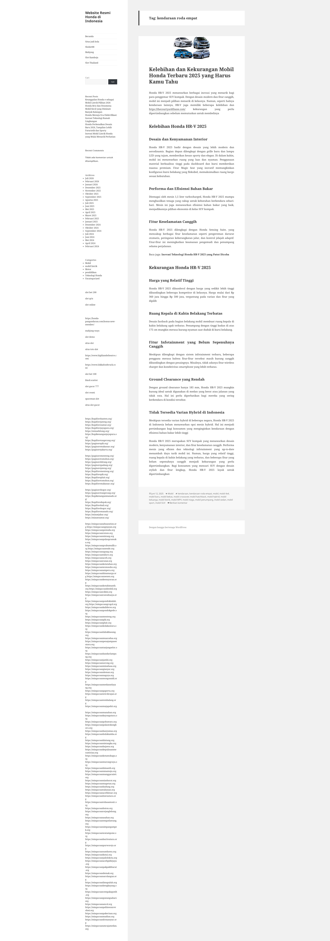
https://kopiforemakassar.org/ (99, 483)
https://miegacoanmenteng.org (100, 616)
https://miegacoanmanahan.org (100, 712)
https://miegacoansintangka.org (100, 743)
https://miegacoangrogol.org (103, 604)
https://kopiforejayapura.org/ (99, 428)
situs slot (89, 343)
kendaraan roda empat (200, 493)
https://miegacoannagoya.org (99, 675)
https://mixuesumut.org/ (97, 517)
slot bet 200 (90, 292)
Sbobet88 (89, 46)
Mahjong (89, 52)
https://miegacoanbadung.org (99, 786)
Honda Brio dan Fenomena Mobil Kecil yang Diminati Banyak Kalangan (98, 108)
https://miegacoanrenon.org (99, 533)
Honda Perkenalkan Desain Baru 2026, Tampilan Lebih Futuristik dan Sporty (98, 127)
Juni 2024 (89, 237)
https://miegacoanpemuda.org (100, 530)
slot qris (89, 298)
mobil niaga (188, 499)
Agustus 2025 (91, 200)
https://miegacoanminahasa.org (100, 666)
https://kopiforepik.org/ (96, 474)
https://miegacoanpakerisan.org (101, 913)
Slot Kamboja (91, 57)
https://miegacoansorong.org (99, 663)
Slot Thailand (91, 62)
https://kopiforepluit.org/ (97, 477)
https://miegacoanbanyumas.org (101, 731)
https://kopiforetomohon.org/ (99, 480)
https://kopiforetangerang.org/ (100, 440)
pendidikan (90, 272)
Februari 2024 (92, 246)
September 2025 (93, 196)
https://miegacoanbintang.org (99, 740)
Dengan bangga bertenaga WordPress (167, 527)
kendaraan (183, 493)
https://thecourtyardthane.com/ (167, 109)
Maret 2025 (90, 215)
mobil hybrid (213, 496)
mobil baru (154, 496)
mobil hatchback (198, 496)
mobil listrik (91, 266)
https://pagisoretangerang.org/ (100, 492)
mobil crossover (181, 496)
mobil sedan (220, 499)
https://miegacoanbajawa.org (99, 746)
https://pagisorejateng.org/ (98, 468)
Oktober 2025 (91, 193)
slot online (90, 304)
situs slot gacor (92, 405)
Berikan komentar (178, 502)
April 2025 (90, 212)
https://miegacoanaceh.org (98, 557)
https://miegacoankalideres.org (100, 607)
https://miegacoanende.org (101, 548)
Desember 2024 (93, 224)
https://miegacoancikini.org (98, 591)
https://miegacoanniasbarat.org (100, 780)
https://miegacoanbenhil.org (103, 588)
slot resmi (90, 392)
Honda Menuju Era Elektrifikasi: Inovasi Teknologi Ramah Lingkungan (101, 118)
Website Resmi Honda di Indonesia (97, 16)
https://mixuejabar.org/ (96, 514)
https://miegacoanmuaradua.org (101, 638)
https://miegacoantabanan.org (100, 789)
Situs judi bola (92, 41)
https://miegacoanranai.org (98, 561)
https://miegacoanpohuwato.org (101, 721)
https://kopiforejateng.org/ (98, 421)
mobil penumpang (204, 499)
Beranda (89, 36)
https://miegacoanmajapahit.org (101, 706)
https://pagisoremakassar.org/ (100, 446)
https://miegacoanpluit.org (98, 622)
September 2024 (93, 230)
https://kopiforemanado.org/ (99, 511)
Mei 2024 (89, 240)
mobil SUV (160, 502)
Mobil (88, 263)
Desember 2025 (93, 187)
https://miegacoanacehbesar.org (101, 792)
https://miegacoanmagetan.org (100, 783)
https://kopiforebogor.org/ (98, 508)
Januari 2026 (91, 184)
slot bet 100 (90, 374)
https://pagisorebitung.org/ (98, 462)
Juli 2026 (89, 178)
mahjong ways (92, 330)
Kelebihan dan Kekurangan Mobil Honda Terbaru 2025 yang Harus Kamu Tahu (191, 75)
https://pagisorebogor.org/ (98, 489)
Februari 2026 (92, 181)
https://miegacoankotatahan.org (101, 564)
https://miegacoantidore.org (99, 554)
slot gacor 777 (92, 386)
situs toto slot (91, 349)
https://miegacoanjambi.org (98, 659)
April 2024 (90, 243)
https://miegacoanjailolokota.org (101, 857)
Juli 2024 (89, 234)
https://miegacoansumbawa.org (100, 851)
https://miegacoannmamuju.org (100, 771)
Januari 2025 (91, 221)
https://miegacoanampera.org (99, 570)
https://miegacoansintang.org (99, 536)
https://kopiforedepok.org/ (98, 502)
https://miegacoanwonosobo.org (101, 567)
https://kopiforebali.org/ (97, 505)
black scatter (91, 380)
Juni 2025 (89, 206)
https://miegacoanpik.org (97, 619)
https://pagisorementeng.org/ (99, 455)
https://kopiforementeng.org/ (99, 471)
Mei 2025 (89, 209)
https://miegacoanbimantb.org (100, 768)
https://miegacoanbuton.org (99, 808)
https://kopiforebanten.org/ (98, 418)
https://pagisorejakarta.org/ (98, 449)
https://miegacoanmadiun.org (99, 916)
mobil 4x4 (224, 493)
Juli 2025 (89, 203)
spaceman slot (92, 398)
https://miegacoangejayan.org (101, 527)
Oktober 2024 (91, 227)
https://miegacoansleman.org (99, 672)
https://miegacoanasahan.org (99, 817)
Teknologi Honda (93, 275)
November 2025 (93, 190)
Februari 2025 (92, 218)
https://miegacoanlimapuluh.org (101, 882)
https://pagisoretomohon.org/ (99, 458)
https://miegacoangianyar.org (99, 669)
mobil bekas (167, 496)
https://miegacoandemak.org (99, 873)
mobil (215, 493)
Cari (87, 77)
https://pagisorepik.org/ (96, 443)
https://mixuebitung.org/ (97, 431)
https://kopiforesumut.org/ (98, 424)
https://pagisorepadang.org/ (99, 465)
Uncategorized (92, 278)
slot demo (90, 336)
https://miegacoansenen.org (100, 576)
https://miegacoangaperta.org (99, 690)
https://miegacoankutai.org (98, 854)
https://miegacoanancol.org (98, 904)
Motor (88, 269)
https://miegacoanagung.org (99, 551)
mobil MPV (176, 499)
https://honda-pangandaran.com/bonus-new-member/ (100, 321)
